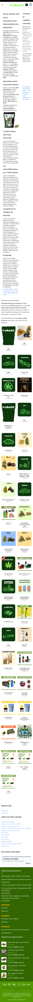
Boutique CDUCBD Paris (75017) (11, 824)
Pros (29, 987)
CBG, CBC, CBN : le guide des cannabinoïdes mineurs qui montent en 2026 (15, 897)
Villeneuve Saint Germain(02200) (11, 843)
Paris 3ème (4, 833)
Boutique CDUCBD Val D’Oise (10, 830)
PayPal (16, 990)
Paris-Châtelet (5, 835)
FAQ (3, 988)
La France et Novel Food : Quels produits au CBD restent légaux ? (16, 889)
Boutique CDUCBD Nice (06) (10, 826)
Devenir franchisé (18, 988)
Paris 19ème (5, 839)
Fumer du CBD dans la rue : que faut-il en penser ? (16, 879)
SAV (14, 987)
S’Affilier (8, 988)
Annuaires (28, 988)
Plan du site (4, 813)
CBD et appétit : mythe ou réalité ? (11, 876)
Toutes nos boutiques (7, 822)
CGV (3, 987)
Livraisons (8, 987)
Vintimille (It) (5, 846)
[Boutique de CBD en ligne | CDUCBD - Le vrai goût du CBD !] (16, 5)
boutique (8, 64)
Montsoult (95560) (6, 841)
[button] (2, 5)
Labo (25, 987)
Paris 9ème (4, 837)
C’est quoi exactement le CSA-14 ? (11, 885)
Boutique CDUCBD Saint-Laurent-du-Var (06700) (16, 828)
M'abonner (4, 810)
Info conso (19, 987)
